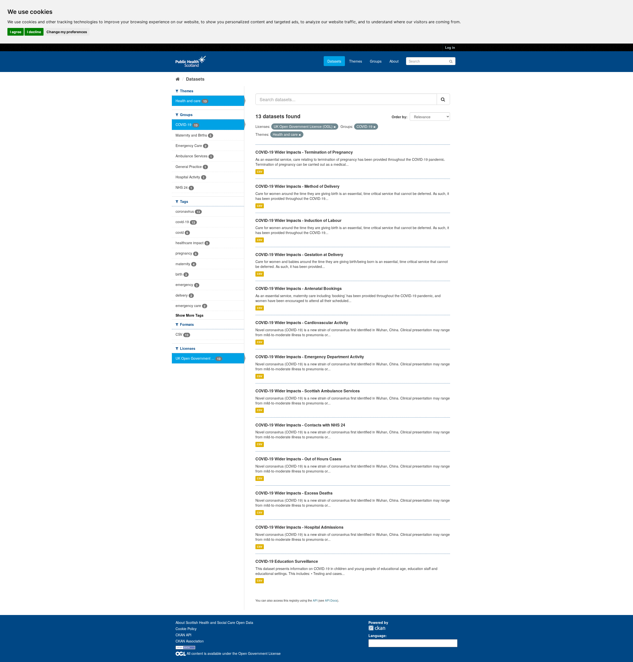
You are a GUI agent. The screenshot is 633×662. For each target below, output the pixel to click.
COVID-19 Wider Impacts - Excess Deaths (294, 493)
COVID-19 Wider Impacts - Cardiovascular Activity (301, 322)
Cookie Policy (186, 628)
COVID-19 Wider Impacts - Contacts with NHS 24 (300, 425)
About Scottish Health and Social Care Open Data (214, 622)
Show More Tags (189, 315)
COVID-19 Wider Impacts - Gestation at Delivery (299, 254)
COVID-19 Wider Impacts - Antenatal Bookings (298, 288)
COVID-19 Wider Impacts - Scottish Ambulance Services (307, 391)
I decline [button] (34, 32)
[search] (443, 99)
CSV (259, 171)
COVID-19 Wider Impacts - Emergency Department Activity (309, 356)
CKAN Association (190, 640)
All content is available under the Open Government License (233, 653)
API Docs (331, 600)
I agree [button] (15, 32)
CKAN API (183, 634)
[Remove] (335, 127)
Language (376, 635)
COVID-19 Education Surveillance (286, 561)
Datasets (334, 61)
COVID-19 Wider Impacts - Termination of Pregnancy (304, 152)
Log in (450, 47)
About (394, 61)
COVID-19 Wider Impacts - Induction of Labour (298, 220)
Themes (355, 61)
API (315, 600)
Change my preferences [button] (66, 32)
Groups (376, 61)
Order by (399, 116)
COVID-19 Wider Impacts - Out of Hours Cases (298, 459)
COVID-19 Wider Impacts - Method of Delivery (297, 186)
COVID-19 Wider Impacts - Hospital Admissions (299, 527)
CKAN (376, 628)
